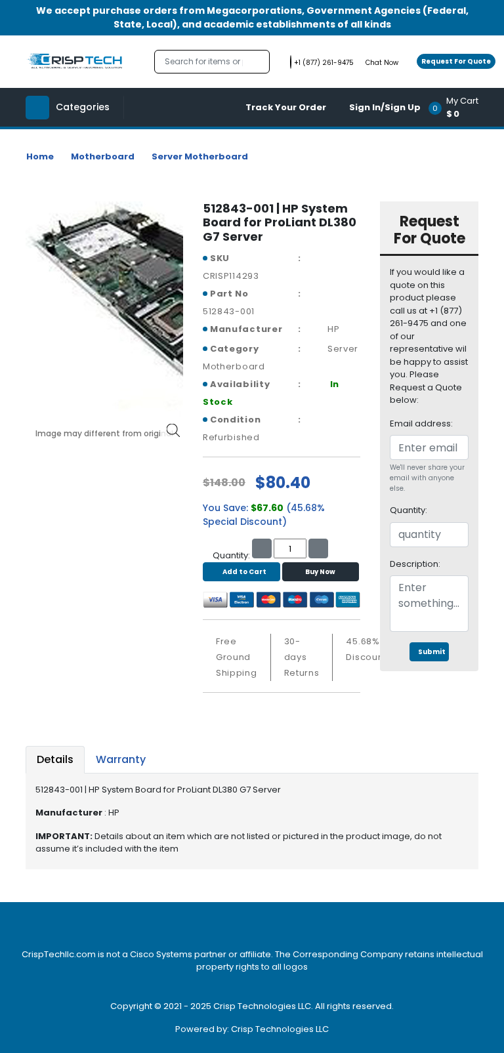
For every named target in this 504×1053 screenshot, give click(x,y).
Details (55, 759)
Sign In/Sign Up (385, 107)
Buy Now (320, 572)
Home (40, 156)
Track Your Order (285, 107)
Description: (415, 564)
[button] (457, 107)
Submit (432, 652)
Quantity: (408, 510)
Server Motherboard (200, 156)
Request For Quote (456, 61)
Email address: (421, 423)
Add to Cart (244, 572)
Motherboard (103, 156)
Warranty (121, 759)
